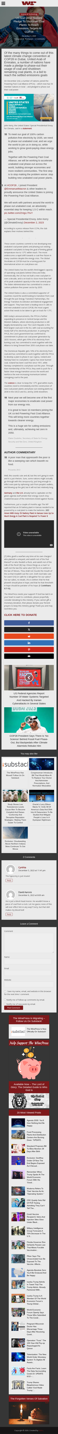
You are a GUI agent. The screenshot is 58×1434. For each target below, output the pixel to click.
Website (7, 980)
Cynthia (22, 867)
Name (7, 957)
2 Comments (40, 39)
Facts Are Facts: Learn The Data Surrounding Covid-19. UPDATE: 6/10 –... (36, 1372)
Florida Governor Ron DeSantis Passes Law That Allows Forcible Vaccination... (36, 1246)
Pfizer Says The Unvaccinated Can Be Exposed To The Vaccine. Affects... (36, 1260)
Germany (8, 493)
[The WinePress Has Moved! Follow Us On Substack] (15, 764)
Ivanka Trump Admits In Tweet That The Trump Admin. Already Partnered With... (36, 1286)
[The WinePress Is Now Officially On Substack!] (19, 1031)
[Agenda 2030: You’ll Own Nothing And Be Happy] (19, 1122)
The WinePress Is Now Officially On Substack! (36, 1030)
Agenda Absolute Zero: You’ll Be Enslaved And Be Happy (36, 1273)
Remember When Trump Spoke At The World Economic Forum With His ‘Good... (35, 1177)
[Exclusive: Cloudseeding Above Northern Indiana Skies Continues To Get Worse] (15, 832)
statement (27, 128)
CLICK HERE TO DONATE (20, 614)
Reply (9, 880)
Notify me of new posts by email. (20, 1004)
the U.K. (19, 493)
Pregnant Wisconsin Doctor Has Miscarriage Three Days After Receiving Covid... (36, 1329)
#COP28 (11, 185)
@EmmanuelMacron (15, 188)
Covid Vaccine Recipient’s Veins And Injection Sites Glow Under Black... (36, 1218)
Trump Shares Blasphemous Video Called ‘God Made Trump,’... (35, 1386)
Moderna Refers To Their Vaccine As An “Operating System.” (35, 1191)
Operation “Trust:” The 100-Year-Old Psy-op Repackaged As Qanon (36, 1344)
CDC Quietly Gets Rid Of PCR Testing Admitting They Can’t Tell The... (36, 1204)
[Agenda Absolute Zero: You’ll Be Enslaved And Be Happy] (19, 1272)
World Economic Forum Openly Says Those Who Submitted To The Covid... (36, 1314)
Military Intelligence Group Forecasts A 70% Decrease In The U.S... (36, 1232)
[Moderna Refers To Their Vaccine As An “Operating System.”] (19, 1191)
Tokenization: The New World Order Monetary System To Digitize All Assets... (36, 1358)
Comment (8, 931)
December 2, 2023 (34, 222)
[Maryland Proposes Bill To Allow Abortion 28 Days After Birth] (19, 1148)
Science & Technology (29, 14)
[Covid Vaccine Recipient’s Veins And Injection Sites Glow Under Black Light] (19, 1216)
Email (6, 968)
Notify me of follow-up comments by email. (25, 1000)
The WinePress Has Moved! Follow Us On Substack (15, 775)
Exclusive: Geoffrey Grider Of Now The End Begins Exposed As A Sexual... (36, 1162)
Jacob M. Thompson (25, 39)
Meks (41, 1430)
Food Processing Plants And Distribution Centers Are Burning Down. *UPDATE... (36, 1136)
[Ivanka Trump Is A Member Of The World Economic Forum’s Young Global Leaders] (19, 1298)
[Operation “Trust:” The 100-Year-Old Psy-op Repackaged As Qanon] (19, 1342)
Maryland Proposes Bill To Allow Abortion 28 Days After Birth (36, 1148)
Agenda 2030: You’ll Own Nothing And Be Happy (36, 1123)
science (11, 383)
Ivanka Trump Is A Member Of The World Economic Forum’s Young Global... (36, 1300)
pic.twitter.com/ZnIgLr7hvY (18, 213)
